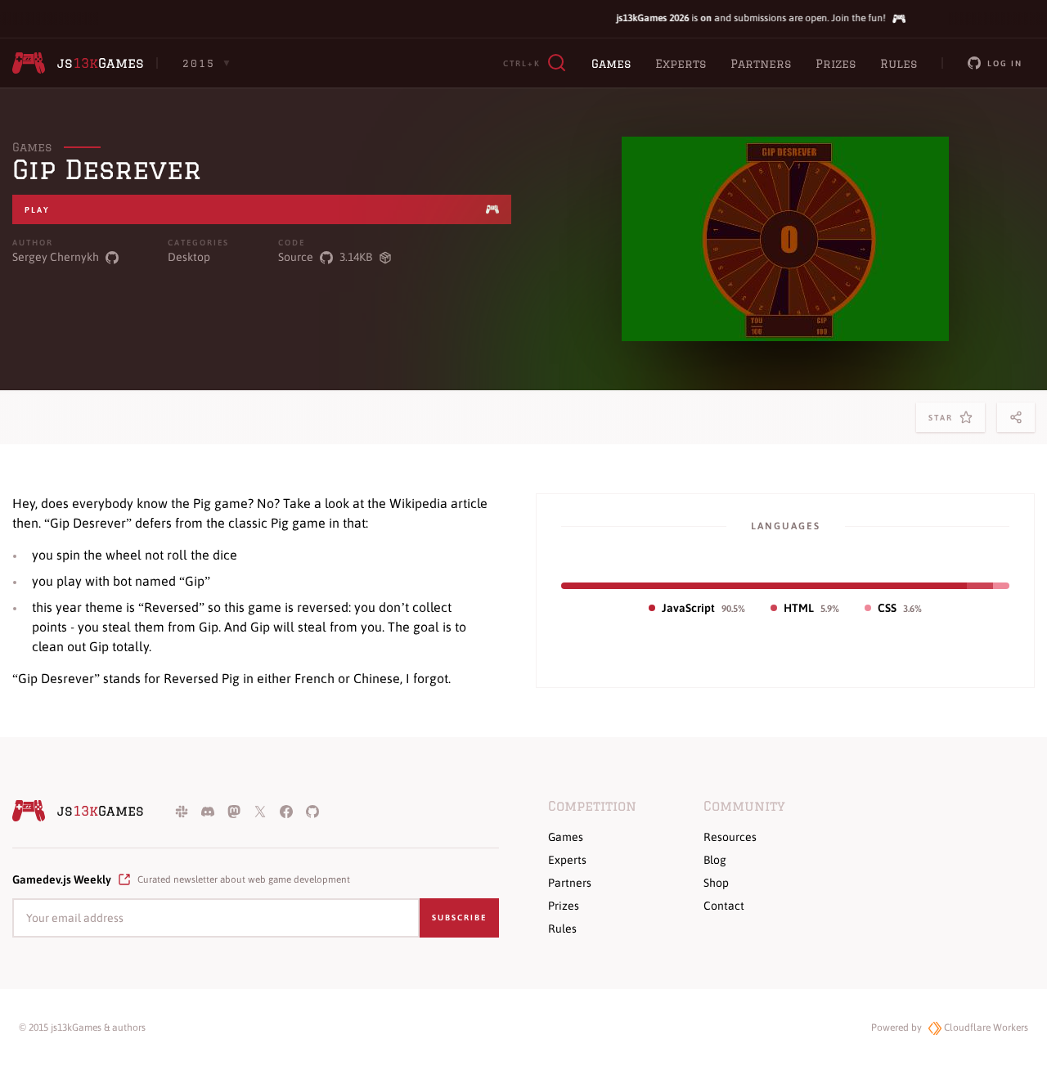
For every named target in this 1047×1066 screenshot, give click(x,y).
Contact (723, 905)
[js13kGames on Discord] (208, 811)
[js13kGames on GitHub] (312, 811)
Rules (898, 63)
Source (295, 256)
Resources (730, 836)
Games (611, 63)
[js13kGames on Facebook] (286, 811)
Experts (680, 63)
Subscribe (459, 917)
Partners (760, 63)
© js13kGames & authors (82, 1027)
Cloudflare (984, 1027)
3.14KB (355, 256)
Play (37, 209)
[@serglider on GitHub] (112, 257)
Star (943, 422)
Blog (714, 859)
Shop (716, 882)
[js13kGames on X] (260, 811)
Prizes (836, 63)
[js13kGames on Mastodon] (234, 811)
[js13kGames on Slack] (182, 811)
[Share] (1016, 417)
